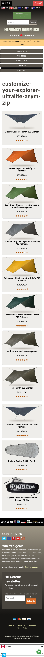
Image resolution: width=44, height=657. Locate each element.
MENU (7, 3)
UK (29, 8)
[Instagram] (23, 538)
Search (33, 22)
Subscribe (31, 601)
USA (6, 8)
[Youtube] (18, 538)
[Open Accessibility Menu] (39, 652)
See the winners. (31, 567)
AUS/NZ (37, 8)
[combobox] (22, 646)
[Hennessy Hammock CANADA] (22, 30)
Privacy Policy (22, 628)
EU (22, 8)
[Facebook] (9, 538)
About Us (21, 625)
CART (39, 3)
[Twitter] (4, 538)
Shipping (32, 625)
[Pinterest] (13, 538)
